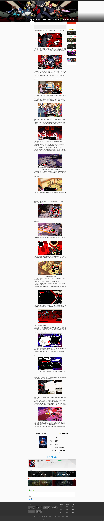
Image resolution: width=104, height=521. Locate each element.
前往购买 (75, 36)
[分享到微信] (29, 490)
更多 (74, 470)
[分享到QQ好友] (31, 490)
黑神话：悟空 (71, 35)
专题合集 (67, 512)
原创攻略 (61, 509)
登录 (74, 0)
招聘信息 (40, 516)
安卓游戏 (67, 506)
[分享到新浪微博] (32, 490)
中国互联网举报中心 (67, 516)
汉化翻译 (63, 516)
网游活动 (73, 509)
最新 (30, 499)
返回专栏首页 (71, 23)
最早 (31, 499)
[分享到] (33, 490)
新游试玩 (73, 512)
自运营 (38, 0)
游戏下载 (61, 506)
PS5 (60, 512)
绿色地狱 (72, 42)
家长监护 (59, 516)
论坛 (34, 0)
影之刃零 (72, 49)
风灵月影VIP (71, 56)
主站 (28, 0)
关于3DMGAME (36, 516)
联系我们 (47, 516)
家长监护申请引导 (55, 516)
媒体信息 (50, 516)
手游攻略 (67, 509)
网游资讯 (73, 506)
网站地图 (43, 516)
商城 (31, 0)
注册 (75, 0)
